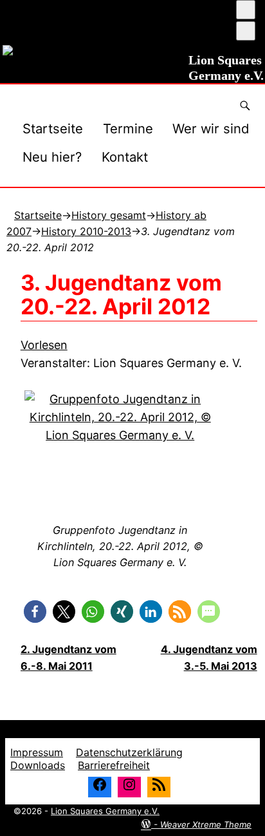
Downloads (37, 765)
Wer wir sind (211, 128)
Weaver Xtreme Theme (205, 824)
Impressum (36, 752)
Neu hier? (52, 157)
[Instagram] (129, 787)
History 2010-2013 (86, 231)
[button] (35, 611)
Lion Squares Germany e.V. (105, 811)
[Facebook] (99, 787)
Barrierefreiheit (114, 765)
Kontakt (125, 157)
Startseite (53, 128)
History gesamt (108, 215)
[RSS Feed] (158, 787)
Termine (128, 128)
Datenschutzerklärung (129, 752)
